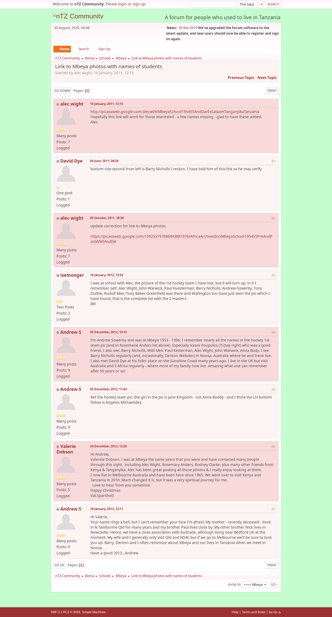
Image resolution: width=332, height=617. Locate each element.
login (122, 4)
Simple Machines (94, 612)
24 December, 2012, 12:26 (108, 446)
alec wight (71, 104)
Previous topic (241, 77)
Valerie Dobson (66, 449)
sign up (139, 4)
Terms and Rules (253, 612)
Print (271, 91)
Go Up (59, 565)
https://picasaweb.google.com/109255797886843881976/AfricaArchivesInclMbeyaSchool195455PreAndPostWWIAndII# (181, 239)
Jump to (234, 584)
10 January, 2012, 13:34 (106, 275)
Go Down (62, 91)
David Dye (71, 161)
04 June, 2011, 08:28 (104, 161)
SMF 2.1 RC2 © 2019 (65, 612)
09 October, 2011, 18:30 (107, 218)
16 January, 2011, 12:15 (106, 104)
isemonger (72, 275)
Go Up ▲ (275, 612)
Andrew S (70, 332)
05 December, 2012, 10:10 (108, 332)
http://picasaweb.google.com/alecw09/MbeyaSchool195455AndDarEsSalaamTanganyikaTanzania (174, 111)
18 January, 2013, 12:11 (106, 509)
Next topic (267, 77)
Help (235, 612)
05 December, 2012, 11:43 (108, 389)
